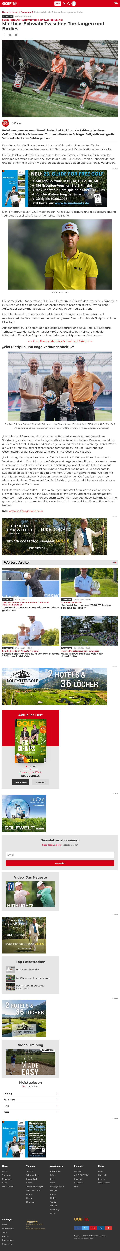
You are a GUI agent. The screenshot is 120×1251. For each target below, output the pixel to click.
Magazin (78, 1171)
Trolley (53, 1202)
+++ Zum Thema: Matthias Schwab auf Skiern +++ (60, 341)
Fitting (53, 1198)
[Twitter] (10, 35)
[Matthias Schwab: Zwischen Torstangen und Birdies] (30, 894)
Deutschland (7, 1186)
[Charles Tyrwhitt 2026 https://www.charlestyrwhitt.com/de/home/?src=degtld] (60, 536)
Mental (29, 1198)
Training (8, 1094)
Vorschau (40, 782)
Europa (101, 1179)
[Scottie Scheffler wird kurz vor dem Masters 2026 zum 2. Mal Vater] (30, 631)
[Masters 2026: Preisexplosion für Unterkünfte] (89, 631)
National (102, 1175)
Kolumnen (79, 1183)
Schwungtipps (32, 1175)
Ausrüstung (9, 1100)
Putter (53, 1194)
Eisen (52, 1183)
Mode (52, 1213)
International (104, 1183)
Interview (78, 1179)
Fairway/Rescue (57, 1186)
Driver (53, 1175)
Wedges (53, 1190)
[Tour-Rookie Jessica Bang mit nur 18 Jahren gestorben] (30, 582)
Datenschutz (7, 1240)
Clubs (4, 1183)
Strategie (30, 1202)
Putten (29, 1183)
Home (5, 12)
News (14, 12)
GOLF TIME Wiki (81, 1175)
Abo (58, 3)
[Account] (73, 5)
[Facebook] (4, 35)
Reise (6, 1112)
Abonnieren (21, 782)
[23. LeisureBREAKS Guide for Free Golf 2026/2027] (60, 188)
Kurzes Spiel (31, 1179)
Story (76, 1186)
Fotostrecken (8, 1228)
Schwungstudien (33, 1190)
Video (4, 1225)
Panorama (26, 12)
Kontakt (5, 1236)
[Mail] (16, 35)
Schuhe (53, 1206)
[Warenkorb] (64, 4)
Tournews (6, 1175)
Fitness (29, 1194)
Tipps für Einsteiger (34, 1186)
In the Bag (54, 1209)
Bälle (52, 1179)
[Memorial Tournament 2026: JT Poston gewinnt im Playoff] (89, 582)
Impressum (7, 1244)
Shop (4, 1232)
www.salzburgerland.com (26, 511)
